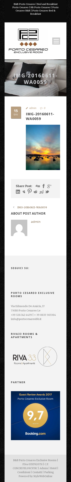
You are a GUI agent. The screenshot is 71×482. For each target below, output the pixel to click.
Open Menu (56, 41)
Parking (49, 472)
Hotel (53, 468)
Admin (44, 468)
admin (32, 108)
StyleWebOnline (42, 476)
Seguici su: (20, 268)
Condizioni (23, 472)
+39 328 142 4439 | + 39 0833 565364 (33, 314)
